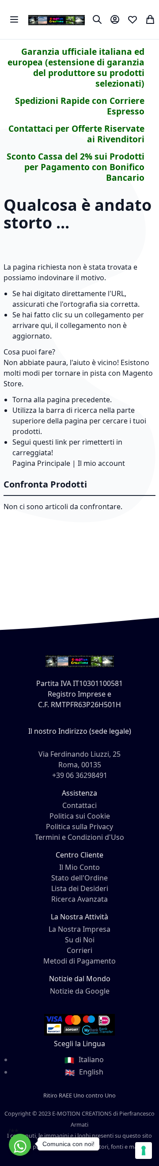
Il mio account (101, 463)
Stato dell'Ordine (79, 878)
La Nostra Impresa (79, 929)
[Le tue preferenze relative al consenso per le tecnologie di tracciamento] (143, 1150)
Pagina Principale (41, 463)
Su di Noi (80, 940)
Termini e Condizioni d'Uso (79, 837)
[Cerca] (97, 19)
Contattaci (79, 805)
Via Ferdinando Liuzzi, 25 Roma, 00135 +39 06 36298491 (79, 764)
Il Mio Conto (79, 867)
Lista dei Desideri (79, 888)
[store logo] (56, 19)
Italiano (90, 1059)
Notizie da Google (80, 991)
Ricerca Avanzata (79, 899)
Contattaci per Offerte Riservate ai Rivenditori (76, 133)
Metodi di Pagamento (79, 961)
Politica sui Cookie (79, 816)
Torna (22, 399)
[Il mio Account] (115, 19)
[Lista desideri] (132, 19)
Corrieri (79, 950)
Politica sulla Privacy (79, 826)
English (90, 1072)
